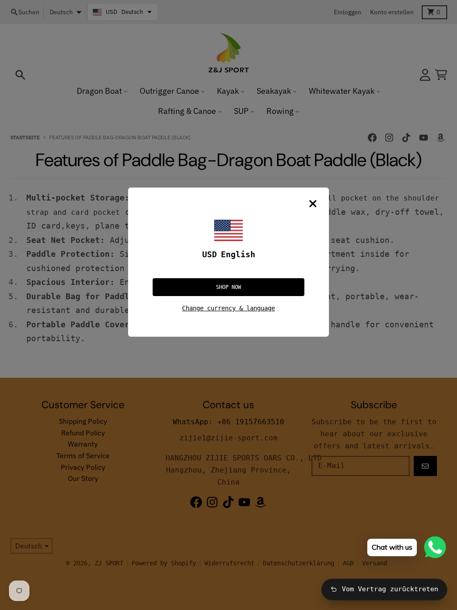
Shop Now (228, 287)
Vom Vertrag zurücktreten (390, 589)
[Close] (313, 203)
